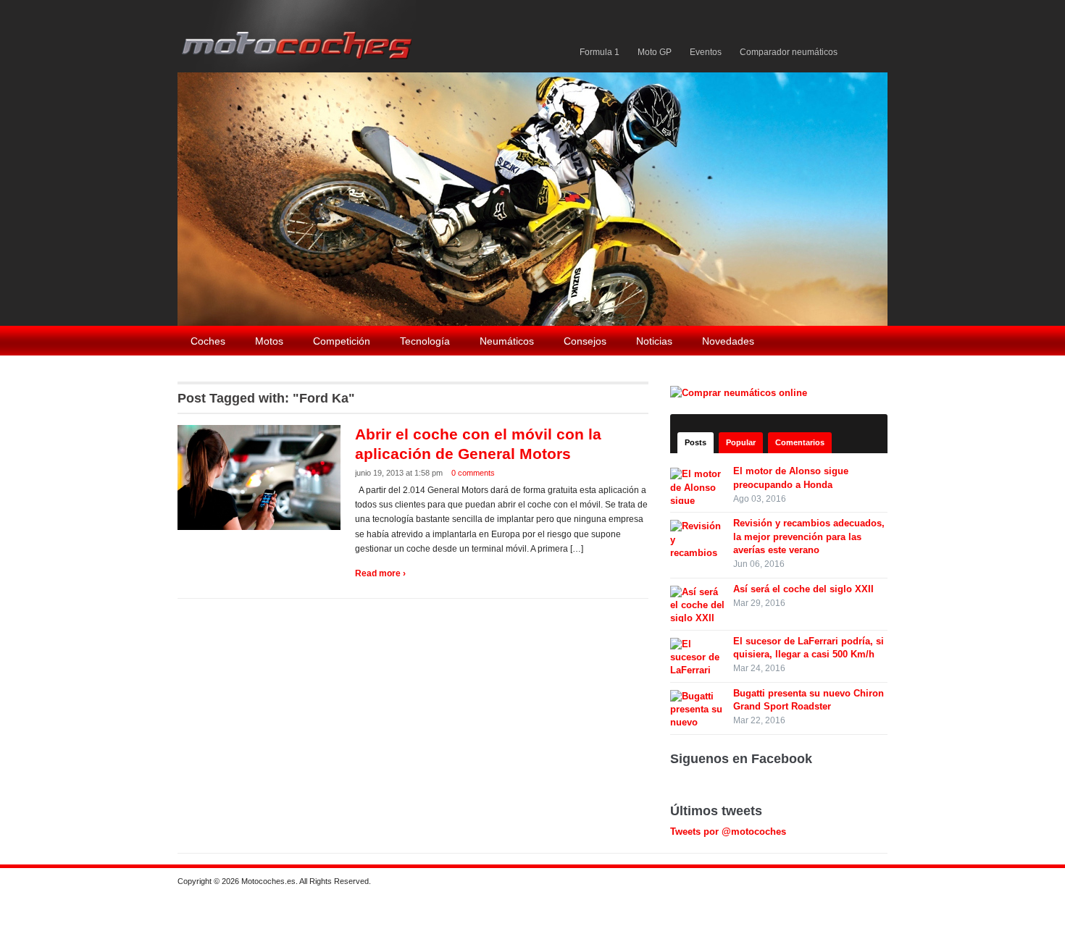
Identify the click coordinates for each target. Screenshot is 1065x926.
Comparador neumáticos (789, 52)
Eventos (706, 52)
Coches (208, 341)
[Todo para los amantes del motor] (300, 35)
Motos (269, 341)
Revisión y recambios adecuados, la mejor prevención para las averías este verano (809, 536)
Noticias (654, 341)
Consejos (585, 341)
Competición (341, 341)
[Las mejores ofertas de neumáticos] (740, 392)
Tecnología (425, 341)
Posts (695, 442)
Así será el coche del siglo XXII (803, 589)
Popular (741, 442)
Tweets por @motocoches (728, 831)
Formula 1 (599, 52)
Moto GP (655, 52)
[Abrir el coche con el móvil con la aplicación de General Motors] (261, 476)
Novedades (728, 341)
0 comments (473, 472)
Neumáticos (507, 341)
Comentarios (799, 442)
